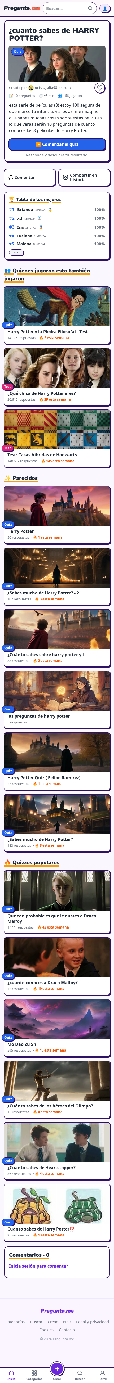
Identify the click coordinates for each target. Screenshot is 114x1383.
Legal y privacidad (92, 1321)
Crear (53, 1321)
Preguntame (57, 1310)
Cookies (46, 1329)
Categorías (15, 1321)
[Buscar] (90, 8)
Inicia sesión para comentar (38, 1266)
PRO (67, 1321)
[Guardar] (99, 88)
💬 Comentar (21, 177)
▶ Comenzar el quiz (57, 144)
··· (16, 252)
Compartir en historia (83, 177)
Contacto (67, 1329)
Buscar (36, 1321)
